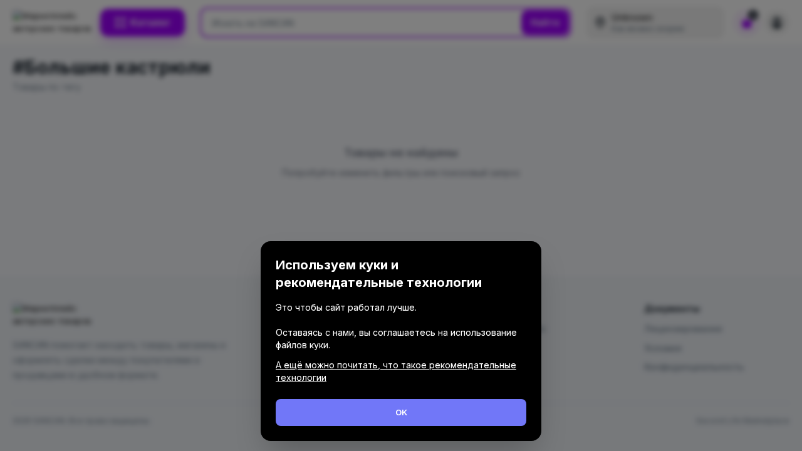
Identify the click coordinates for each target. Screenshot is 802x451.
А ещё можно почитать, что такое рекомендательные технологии (396, 371)
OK (401, 412)
